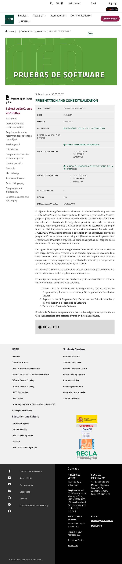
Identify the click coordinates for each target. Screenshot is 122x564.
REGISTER (50, 327)
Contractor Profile (20, 362)
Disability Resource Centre (75, 368)
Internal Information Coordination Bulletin (30, 374)
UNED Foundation (20, 392)
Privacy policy (26, 484)
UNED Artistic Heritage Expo (24, 447)
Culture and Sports (20, 423)
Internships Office (71, 380)
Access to (16, 441)
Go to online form (74, 483)
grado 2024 (40, 31)
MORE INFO (73, 545)
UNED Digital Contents (73, 386)
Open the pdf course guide (19, 100)
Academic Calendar (71, 356)
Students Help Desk (72, 362)
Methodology (12, 173)
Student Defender (71, 398)
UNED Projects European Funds (26, 368)
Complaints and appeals (74, 392)
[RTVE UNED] (112, 9)
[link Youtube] (9, 484)
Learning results (14, 163)
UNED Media (17, 398)
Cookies (23, 498)
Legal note (25, 491)
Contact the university (31, 471)
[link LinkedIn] (9, 491)
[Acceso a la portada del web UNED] (9, 19)
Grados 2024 (27, 31)
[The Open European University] (86, 433)
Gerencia (16, 356)
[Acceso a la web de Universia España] (86, 425)
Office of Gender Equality (23, 380)
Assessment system (16, 178)
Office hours (12, 149)
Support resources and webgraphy (17, 198)
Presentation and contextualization (14, 125)
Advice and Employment (74, 374)
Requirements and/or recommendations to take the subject (19, 135)
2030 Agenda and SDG (22, 410)
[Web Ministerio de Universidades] (86, 419)
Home (11, 31)
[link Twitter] (9, 478)
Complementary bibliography (14, 190)
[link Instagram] (9, 498)
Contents (10, 168)
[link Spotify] (9, 504)
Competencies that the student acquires (17, 156)
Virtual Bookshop (19, 429)
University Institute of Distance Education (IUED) (33, 404)
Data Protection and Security (34, 505)
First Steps (11, 118)
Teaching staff (13, 144)
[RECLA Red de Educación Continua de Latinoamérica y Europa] (86, 455)
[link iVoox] (9, 511)
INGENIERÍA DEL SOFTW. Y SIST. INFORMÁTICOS (84, 128)
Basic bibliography (15, 183)
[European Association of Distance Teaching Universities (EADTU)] (86, 444)
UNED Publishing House (22, 435)
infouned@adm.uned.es (102, 520)
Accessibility (26, 478)
